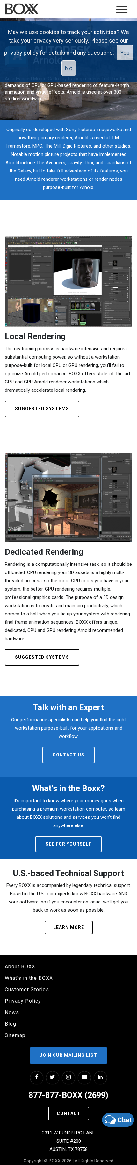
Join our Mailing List (68, 1055)
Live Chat (118, 1120)
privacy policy (21, 52)
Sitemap (15, 1035)
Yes (125, 52)
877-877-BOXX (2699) (68, 1095)
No (68, 68)
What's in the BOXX (29, 978)
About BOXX (20, 967)
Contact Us (68, 754)
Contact (69, 1113)
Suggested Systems (42, 408)
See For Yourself (68, 843)
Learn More (68, 927)
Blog (10, 1024)
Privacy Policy (23, 1001)
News (12, 1012)
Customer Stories (27, 989)
